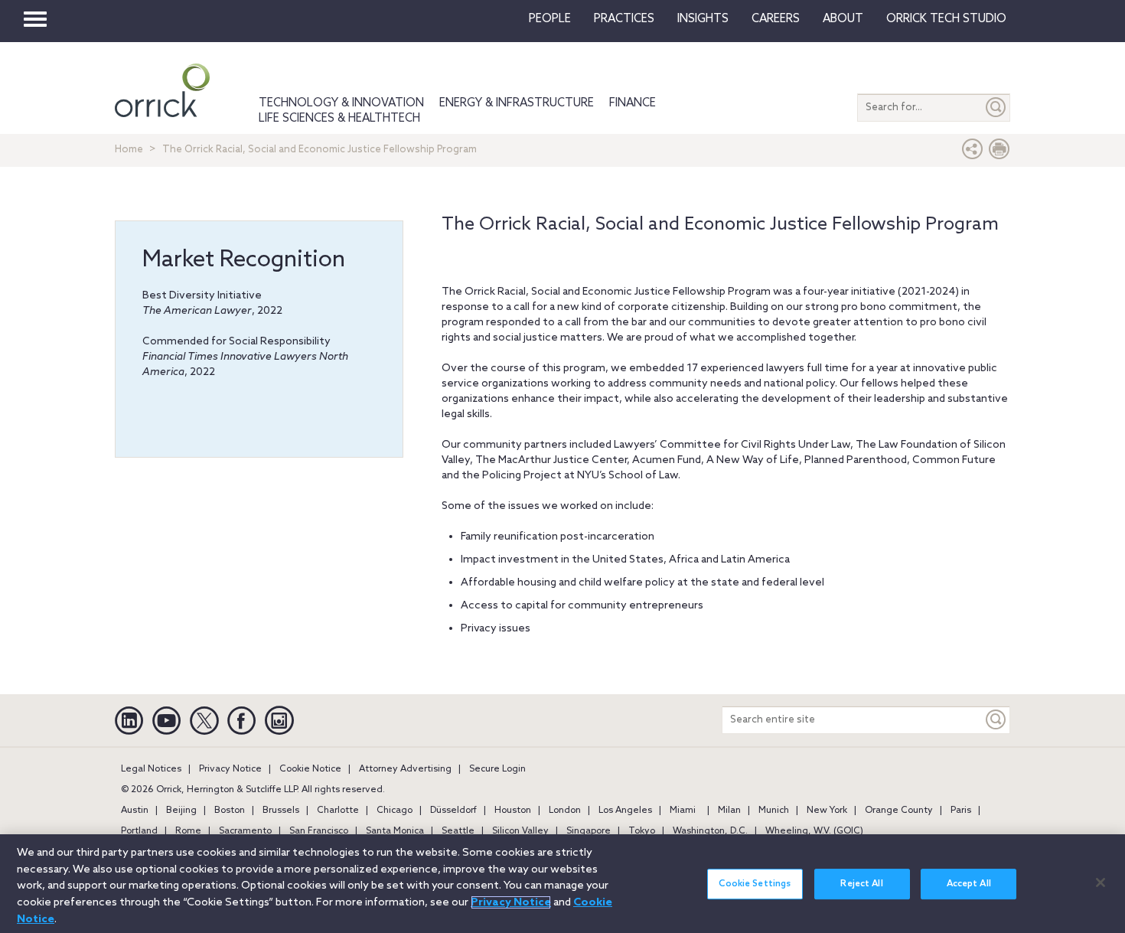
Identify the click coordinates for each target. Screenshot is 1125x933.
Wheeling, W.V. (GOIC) (814, 831)
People (550, 19)
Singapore (588, 831)
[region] (562, 883)
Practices (624, 19)
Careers (776, 19)
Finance (632, 103)
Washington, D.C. (710, 831)
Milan (729, 810)
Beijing (181, 810)
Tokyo (641, 831)
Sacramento (245, 831)
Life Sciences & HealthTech (339, 119)
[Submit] (996, 107)
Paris (961, 810)
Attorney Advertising (405, 769)
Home (129, 149)
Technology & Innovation (341, 103)
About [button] (843, 19)
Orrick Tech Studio (946, 19)
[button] (972, 152)
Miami (683, 810)
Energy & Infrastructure (516, 103)
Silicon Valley (520, 831)
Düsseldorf (453, 810)
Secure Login (497, 769)
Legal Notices (151, 769)
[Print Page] (999, 152)
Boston (229, 810)
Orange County (899, 810)
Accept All (969, 884)
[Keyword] (996, 720)
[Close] (1100, 882)
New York (827, 810)
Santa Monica (395, 831)
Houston (512, 810)
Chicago (394, 810)
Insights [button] (703, 19)
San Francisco (318, 831)
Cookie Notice (310, 769)
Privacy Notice (230, 769)
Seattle (458, 831)
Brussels (280, 810)
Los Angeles (625, 810)
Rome (188, 831)
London (565, 810)
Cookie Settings (755, 884)
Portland (139, 831)
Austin (134, 810)
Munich (773, 810)
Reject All (861, 884)
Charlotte (338, 810)
